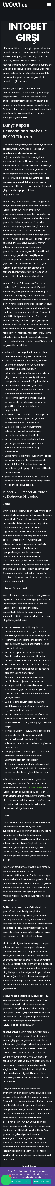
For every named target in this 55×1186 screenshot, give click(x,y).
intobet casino (29, 1166)
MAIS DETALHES (41, 1181)
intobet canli (35, 787)
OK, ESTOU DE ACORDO (18, 1181)
